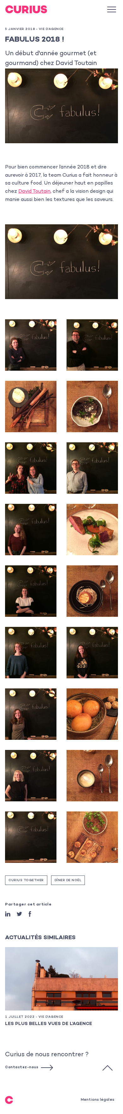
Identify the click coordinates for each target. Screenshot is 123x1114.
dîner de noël (68, 880)
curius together (26, 880)
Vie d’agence (51, 29)
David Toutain (34, 192)
